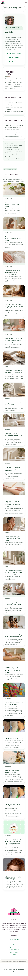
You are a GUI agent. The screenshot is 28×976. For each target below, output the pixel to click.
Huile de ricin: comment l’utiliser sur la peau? (12, 771)
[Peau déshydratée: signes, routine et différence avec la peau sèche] (14, 524)
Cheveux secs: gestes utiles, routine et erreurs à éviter (13, 636)
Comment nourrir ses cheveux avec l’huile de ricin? (14, 704)
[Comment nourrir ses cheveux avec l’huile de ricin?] (14, 690)
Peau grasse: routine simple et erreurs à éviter (14, 404)
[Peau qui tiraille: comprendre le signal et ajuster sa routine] (14, 358)
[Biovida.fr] (3, 2)
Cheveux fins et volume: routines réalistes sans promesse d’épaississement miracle (13, 504)
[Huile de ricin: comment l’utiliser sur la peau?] (14, 757)
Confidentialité (14, 952)
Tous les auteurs (14, 61)
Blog (14, 942)
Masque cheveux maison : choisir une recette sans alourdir (12, 205)
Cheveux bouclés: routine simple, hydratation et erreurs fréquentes (14, 435)
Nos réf (15, 969)
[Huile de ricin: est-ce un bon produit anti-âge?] (14, 864)
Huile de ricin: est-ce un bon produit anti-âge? (13, 878)
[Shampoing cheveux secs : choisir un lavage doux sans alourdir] (14, 224)
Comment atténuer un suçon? (14, 738)
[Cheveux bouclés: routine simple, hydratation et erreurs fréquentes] (14, 420)
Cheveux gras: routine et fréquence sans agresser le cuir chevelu (13, 469)
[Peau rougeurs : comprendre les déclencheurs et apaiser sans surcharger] (14, 325)
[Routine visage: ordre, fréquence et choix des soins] (14, 590)
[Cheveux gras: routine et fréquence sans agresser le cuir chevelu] (14, 454)
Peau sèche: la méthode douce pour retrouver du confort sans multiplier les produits (13, 670)
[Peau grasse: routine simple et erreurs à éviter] (14, 390)
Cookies (14, 954)
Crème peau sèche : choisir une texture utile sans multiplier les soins (13, 272)
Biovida (6, 7)
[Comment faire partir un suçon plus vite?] (14, 791)
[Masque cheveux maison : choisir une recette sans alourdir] (14, 190)
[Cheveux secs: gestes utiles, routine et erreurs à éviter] (14, 622)
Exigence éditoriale (14, 57)
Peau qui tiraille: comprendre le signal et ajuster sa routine (13, 372)
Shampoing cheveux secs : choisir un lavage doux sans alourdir (13, 238)
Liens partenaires (14, 949)
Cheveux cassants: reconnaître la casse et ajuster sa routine (14, 572)
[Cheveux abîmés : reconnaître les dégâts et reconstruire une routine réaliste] (14, 291)
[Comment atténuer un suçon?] (14, 725)
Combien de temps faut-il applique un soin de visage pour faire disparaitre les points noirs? (13, 842)
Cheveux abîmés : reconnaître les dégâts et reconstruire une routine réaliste (14, 306)
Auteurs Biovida (13, 7)
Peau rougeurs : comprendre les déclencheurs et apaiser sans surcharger (13, 340)
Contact (14, 944)
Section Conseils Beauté (14, 53)
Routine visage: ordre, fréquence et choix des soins (13, 604)
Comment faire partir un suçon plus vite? (12, 805)
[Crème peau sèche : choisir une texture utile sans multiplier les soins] (14, 258)
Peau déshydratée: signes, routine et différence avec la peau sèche (13, 538)
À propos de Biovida (14, 939)
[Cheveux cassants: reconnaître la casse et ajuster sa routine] (14, 558)
